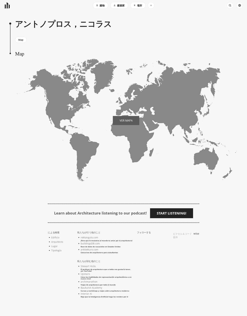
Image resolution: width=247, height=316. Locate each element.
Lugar (54, 246)
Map (20, 39)
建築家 (121, 5)
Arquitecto (57, 241)
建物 (102, 5)
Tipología (56, 250)
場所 (139, 5)
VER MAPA (126, 120)
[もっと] (151, 5)
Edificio (55, 237)
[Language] (239, 5)
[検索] (230, 5)
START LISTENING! (171, 213)
